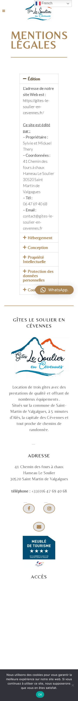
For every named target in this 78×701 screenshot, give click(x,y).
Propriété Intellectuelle (34, 259)
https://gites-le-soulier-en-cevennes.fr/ (36, 106)
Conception (38, 247)
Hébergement (40, 237)
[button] (39, 79)
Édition (34, 78)
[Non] (72, 685)
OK (40, 694)
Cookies (35, 289)
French (46, 3)
